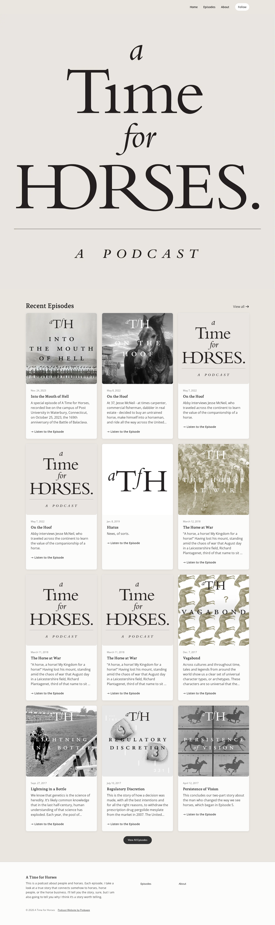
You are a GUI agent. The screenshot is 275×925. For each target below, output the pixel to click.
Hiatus (112, 527)
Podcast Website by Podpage (74, 910)
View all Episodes (137, 840)
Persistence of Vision (200, 789)
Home (194, 7)
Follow (242, 7)
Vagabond (191, 658)
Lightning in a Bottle (48, 789)
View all (239, 306)
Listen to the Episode (49, 431)
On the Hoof (117, 396)
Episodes (209, 7)
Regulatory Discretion (126, 789)
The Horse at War (198, 527)
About (225, 7)
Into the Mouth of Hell (50, 396)
